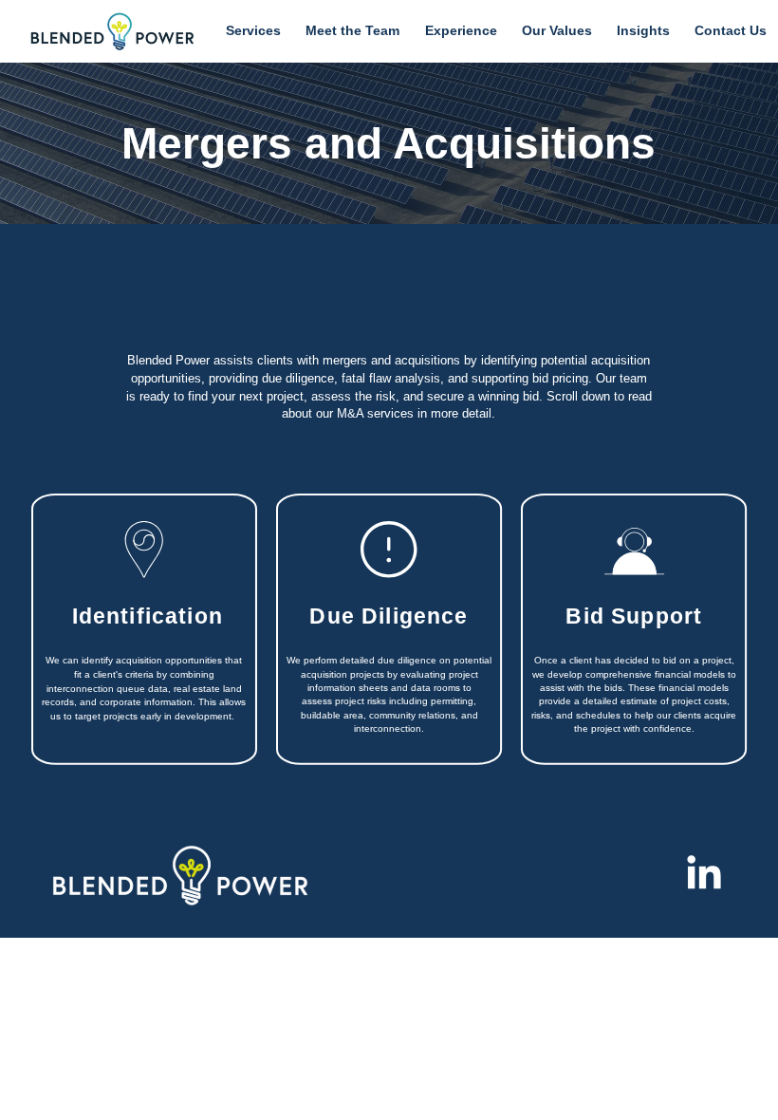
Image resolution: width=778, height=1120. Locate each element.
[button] (253, 31)
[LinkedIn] (704, 875)
